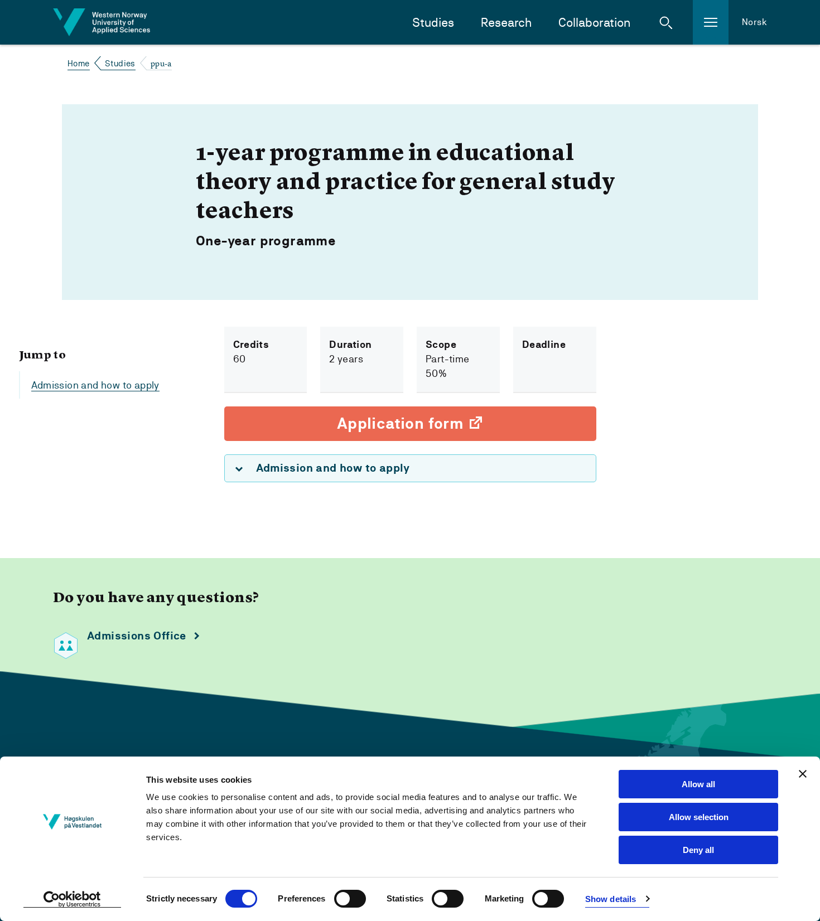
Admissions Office (136, 635)
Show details (610, 899)
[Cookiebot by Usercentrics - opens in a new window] (72, 899)
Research (506, 23)
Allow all (698, 784)
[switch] (350, 899)
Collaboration (594, 23)
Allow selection (699, 817)
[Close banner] (803, 774)
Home (78, 63)
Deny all (698, 850)
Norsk (754, 22)
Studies (433, 23)
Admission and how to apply (95, 385)
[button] (666, 22)
